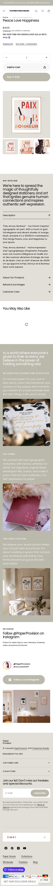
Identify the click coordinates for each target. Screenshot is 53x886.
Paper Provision (20, 748)
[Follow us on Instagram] (7, 665)
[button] (4, 11)
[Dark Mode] (36, 11)
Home (5, 17)
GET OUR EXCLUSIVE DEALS (20, 881)
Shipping (6, 31)
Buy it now (13, 76)
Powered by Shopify (40, 748)
